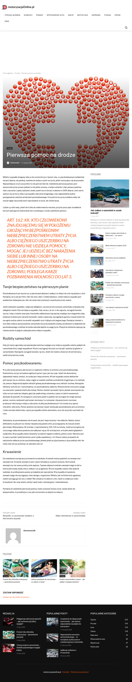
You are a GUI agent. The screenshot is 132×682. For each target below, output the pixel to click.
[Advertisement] (66, 50)
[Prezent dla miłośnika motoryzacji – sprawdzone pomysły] (16, 568)
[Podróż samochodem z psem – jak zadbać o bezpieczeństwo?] (72, 568)
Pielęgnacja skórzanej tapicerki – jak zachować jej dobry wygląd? (28, 621)
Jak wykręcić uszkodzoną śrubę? (116, 307)
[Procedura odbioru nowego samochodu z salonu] (96, 298)
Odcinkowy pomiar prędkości (115, 258)
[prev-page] (92, 332)
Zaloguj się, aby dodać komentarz (16, 597)
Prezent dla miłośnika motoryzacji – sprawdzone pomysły (27, 634)
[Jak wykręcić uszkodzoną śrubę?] (96, 310)
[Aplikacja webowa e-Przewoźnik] (52, 653)
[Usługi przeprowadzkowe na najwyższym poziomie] (96, 323)
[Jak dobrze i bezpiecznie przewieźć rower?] (96, 273)
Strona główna (8, 73)
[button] (126, 27)
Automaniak (14, 163)
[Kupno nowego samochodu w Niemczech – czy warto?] (96, 236)
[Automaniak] (8, 162)
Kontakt (65, 672)
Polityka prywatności (80, 672)
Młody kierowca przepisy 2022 (115, 245)
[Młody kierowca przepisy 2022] (96, 248)
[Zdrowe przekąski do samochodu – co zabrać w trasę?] (44, 568)
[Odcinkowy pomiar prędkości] (96, 261)
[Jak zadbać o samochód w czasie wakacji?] (109, 193)
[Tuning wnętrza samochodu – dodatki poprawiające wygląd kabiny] (8, 648)
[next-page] (96, 332)
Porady (17, 73)
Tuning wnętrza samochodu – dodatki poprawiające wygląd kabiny (28, 647)
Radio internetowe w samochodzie (70, 516)
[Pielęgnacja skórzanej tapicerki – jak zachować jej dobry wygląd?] (8, 622)
